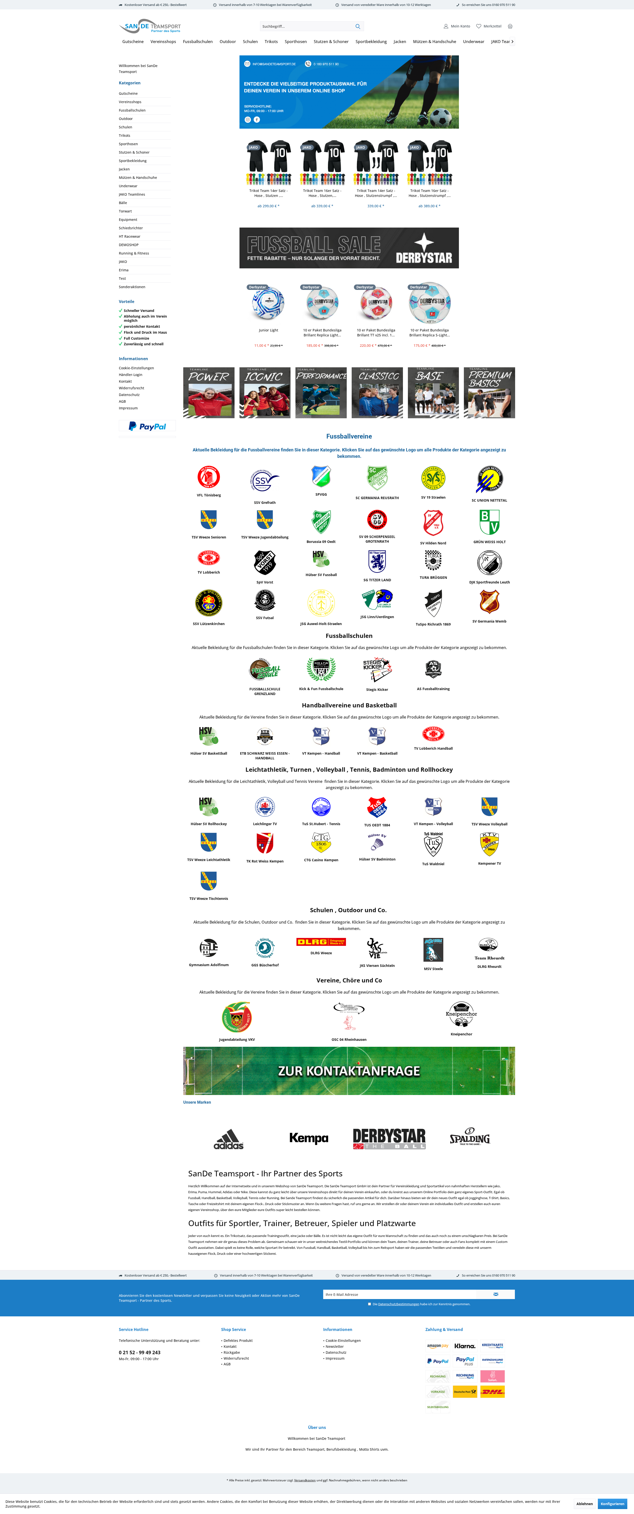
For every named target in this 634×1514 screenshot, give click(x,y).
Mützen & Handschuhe (138, 177)
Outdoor (126, 118)
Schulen (125, 127)
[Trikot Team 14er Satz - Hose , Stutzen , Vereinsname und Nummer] (269, 163)
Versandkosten (305, 1480)
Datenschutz (129, 394)
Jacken (124, 169)
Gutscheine (128, 93)
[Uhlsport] (469, 1138)
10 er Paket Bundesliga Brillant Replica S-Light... (429, 332)
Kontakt (125, 381)
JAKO (123, 261)
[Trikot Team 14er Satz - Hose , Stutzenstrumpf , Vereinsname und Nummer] (376, 163)
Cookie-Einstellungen (136, 368)
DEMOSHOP (129, 244)
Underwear (128, 186)
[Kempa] (228, 1138)
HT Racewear (129, 236)
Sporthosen (128, 143)
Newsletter (335, 1346)
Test (122, 278)
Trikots (124, 135)
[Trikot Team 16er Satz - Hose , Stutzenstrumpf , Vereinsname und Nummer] (430, 163)
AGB (122, 401)
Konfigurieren (612, 1503)
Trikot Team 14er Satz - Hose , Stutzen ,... (268, 193)
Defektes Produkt (238, 1340)
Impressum (128, 408)
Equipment (128, 219)
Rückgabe (232, 1352)
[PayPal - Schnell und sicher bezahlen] (147, 426)
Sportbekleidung (133, 160)
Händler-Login (130, 374)
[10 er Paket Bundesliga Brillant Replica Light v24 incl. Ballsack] (322, 303)
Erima (124, 270)
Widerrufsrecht (131, 388)
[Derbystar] (308, 1138)
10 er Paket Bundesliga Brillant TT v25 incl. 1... (376, 332)
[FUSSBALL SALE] (349, 248)
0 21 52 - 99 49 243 (139, 1352)
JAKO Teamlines (132, 194)
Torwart (125, 211)
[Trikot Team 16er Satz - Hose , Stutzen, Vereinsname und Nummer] (322, 163)
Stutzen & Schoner (134, 152)
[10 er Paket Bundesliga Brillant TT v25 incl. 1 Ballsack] (376, 303)
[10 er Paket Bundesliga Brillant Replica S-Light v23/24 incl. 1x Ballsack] (430, 303)
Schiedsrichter (131, 228)
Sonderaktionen (132, 286)
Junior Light (268, 330)
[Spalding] (389, 1138)
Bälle (123, 202)
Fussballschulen (132, 110)
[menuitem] (510, 26)
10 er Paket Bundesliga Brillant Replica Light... (322, 332)
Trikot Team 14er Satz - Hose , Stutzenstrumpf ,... (376, 193)
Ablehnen (585, 1503)
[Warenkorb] (510, 26)
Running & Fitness (134, 253)
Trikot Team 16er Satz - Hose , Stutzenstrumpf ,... (430, 193)
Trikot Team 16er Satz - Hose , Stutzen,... (322, 193)
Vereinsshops (130, 101)
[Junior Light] (269, 303)
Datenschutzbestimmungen (398, 1304)
